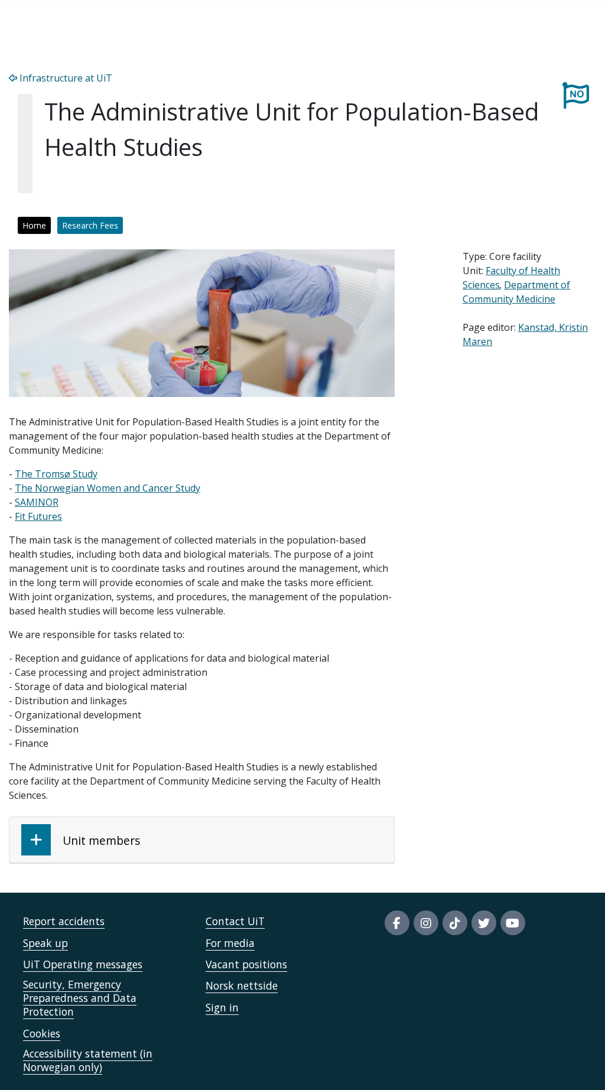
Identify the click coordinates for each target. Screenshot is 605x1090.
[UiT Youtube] (512, 922)
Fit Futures (38, 516)
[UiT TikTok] (455, 922)
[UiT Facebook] (397, 922)
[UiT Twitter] (483, 922)
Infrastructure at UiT (64, 77)
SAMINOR (36, 502)
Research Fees (90, 225)
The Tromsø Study (56, 473)
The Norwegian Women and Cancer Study (107, 487)
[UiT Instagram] (426, 922)
